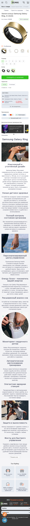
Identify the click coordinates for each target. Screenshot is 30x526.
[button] (27, 32)
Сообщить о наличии (15, 77)
